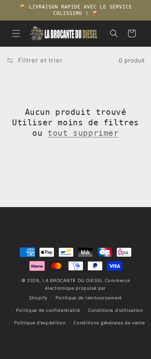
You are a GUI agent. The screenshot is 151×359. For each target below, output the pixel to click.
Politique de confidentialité (48, 310)
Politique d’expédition (39, 323)
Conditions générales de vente (109, 323)
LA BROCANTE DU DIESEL (72, 280)
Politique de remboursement (89, 298)
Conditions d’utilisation (115, 310)
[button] (16, 33)
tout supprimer (83, 133)
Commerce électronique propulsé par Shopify (79, 289)
